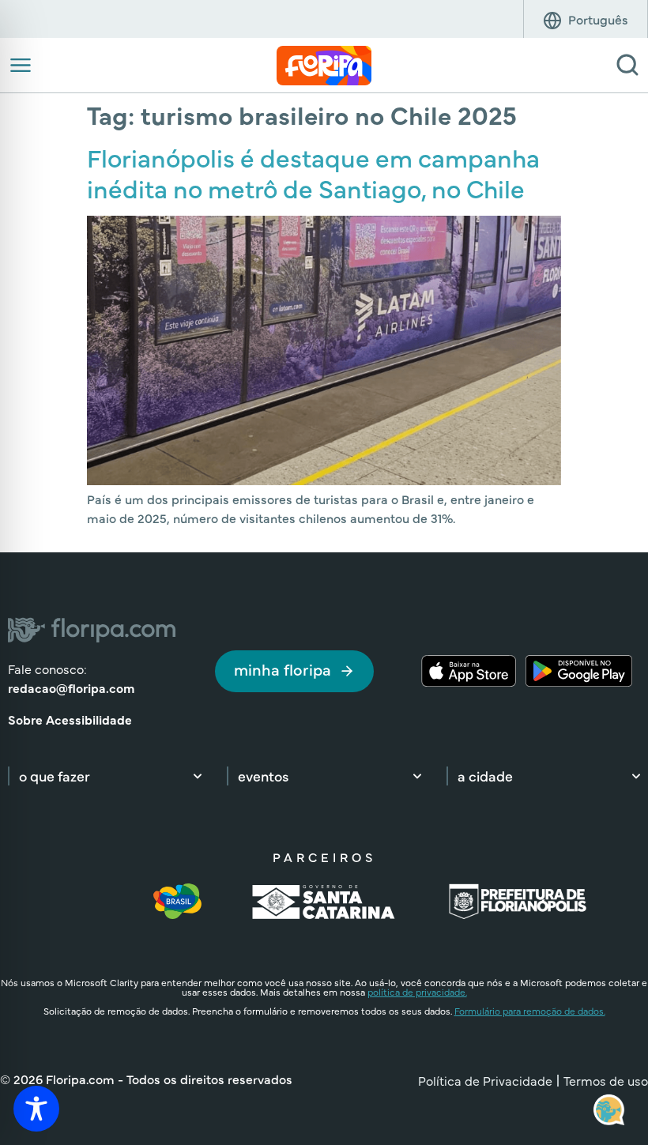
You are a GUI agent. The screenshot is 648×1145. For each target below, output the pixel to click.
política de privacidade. (417, 991)
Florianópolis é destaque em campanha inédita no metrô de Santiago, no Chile (313, 172)
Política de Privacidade (485, 1080)
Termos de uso (605, 1080)
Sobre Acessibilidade (70, 719)
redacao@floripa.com (71, 687)
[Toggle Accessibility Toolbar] (36, 1108)
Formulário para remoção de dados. (529, 1010)
